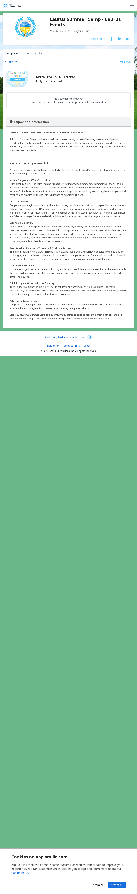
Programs (11, 61)
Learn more (98, 38)
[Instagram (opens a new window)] (128, 38)
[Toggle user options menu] (132, 5)
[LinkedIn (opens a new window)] (119, 38)
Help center (53, 345)
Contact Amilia (72, 345)
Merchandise (34, 53)
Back (127, 62)
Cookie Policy (20, 873)
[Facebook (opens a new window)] (111, 38)
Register (12, 53)
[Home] (12, 5)
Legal (87, 345)
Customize (97, 885)
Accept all (117, 885)
